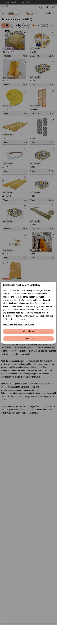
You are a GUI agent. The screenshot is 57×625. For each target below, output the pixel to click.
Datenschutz (8, 325)
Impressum (18, 325)
